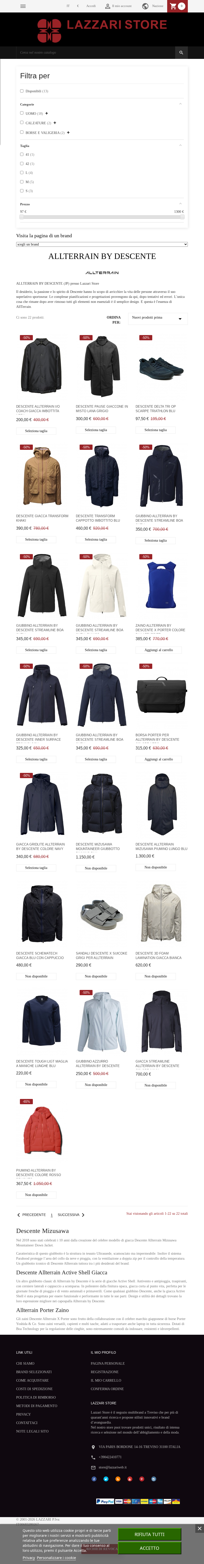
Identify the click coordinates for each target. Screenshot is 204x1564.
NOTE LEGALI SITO (32, 1431)
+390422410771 (110, 1457)
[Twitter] (105, 1479)
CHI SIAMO (25, 1363)
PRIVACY (23, 1414)
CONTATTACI (27, 1423)
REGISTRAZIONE (105, 1372)
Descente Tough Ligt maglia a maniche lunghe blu (42, 1064)
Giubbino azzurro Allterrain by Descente (98, 1064)
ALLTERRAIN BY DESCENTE (102, 256)
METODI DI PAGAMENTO (36, 1406)
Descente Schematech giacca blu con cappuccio (40, 956)
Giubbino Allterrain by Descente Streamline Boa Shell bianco (99, 628)
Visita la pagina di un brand (44, 235)
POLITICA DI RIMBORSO (36, 1397)
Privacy (29, 1557)
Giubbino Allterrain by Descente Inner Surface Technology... (38, 738)
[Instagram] (153, 1479)
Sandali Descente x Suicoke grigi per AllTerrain (101, 956)
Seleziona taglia (36, 431)
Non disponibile (96, 868)
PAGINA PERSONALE (108, 1363)
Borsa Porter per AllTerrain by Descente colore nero (157, 738)
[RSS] (117, 1479)
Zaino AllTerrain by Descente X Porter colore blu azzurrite (160, 628)
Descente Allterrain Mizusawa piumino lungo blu (161, 846)
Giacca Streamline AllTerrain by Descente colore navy (157, 1064)
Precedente (30, 1215)
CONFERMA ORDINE (107, 1389)
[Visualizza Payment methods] (139, 1500)
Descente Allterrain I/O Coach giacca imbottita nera (38, 409)
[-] (21, 217)
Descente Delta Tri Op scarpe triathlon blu (156, 409)
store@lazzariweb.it (113, 1467)
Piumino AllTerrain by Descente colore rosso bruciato (38, 1173)
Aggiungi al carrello (159, 650)
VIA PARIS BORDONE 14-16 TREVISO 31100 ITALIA (139, 1447)
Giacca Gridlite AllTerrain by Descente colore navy (40, 846)
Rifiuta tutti (149, 1534)
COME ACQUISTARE (32, 1380)
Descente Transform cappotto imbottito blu (98, 518)
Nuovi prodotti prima (158, 319)
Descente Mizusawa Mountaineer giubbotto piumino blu (98, 847)
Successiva (72, 1215)
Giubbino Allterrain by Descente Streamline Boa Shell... (159, 519)
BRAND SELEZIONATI (34, 1372)
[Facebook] (94, 1479)
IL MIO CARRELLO (106, 1380)
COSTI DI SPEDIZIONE (34, 1389)
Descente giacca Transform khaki (42, 518)
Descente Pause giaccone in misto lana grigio (102, 409)
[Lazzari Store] (102, 30)
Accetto (149, 1548)
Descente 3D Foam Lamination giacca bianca (159, 956)
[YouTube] (129, 1479)
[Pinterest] (141, 1479)
